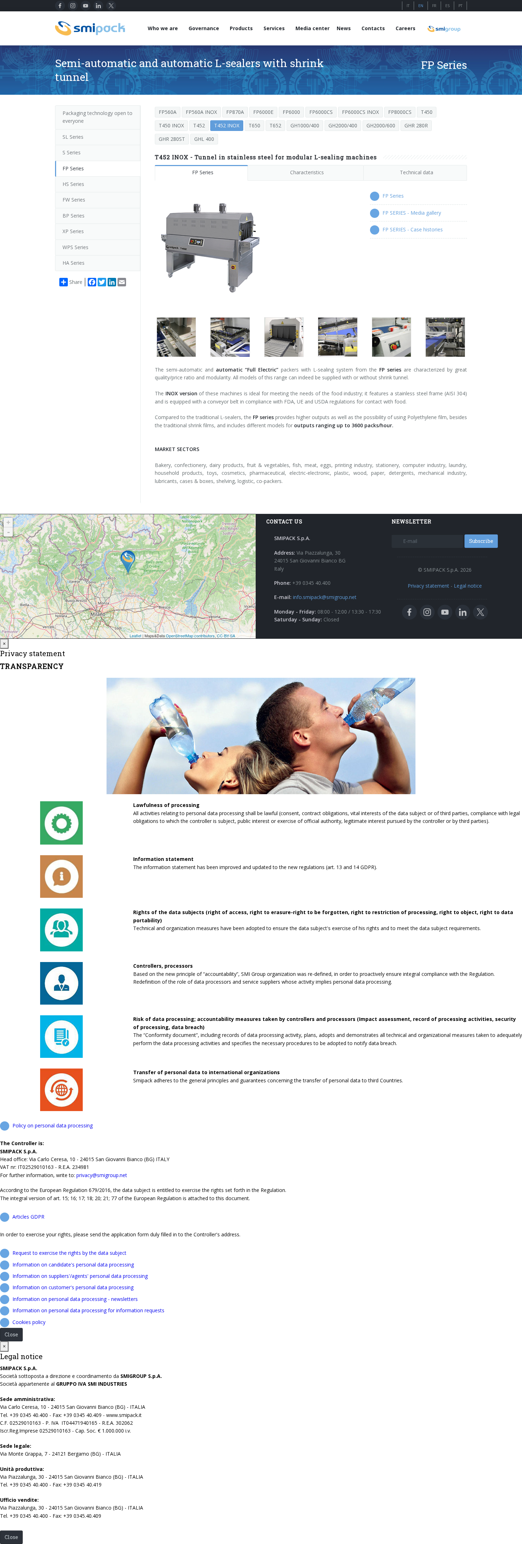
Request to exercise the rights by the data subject (69, 1252)
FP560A (167, 112)
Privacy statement (428, 585)
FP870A (235, 112)
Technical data (416, 172)
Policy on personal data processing (52, 1125)
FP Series (202, 172)
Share (75, 282)
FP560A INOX (201, 112)
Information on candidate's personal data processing (73, 1264)
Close (11, 1334)
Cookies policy (28, 1322)
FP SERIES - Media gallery (411, 212)
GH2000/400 (342, 125)
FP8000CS (400, 112)
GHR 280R (416, 125)
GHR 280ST (172, 139)
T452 (199, 125)
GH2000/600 (380, 125)
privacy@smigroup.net (101, 1175)
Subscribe (481, 541)
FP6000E (263, 112)
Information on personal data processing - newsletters (75, 1299)
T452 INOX (226, 125)
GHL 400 (204, 139)
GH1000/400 (304, 125)
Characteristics (307, 172)
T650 (254, 125)
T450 (427, 112)
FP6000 (291, 112)
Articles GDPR (28, 1216)
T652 (275, 125)
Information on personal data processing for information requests (88, 1310)
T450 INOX (171, 125)
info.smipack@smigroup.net (325, 597)
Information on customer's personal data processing (73, 1287)
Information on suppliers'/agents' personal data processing (80, 1276)
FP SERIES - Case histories (412, 229)
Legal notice (468, 585)
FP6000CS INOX (360, 112)
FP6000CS (321, 112)
